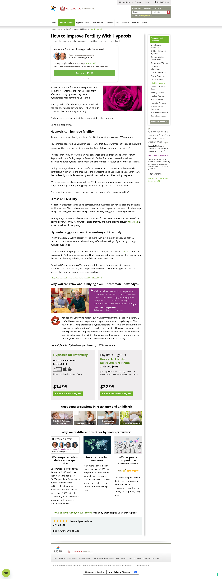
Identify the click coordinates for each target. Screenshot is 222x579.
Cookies (138, 565)
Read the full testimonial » (158, 155)
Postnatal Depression (159, 103)
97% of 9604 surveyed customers (73, 512)
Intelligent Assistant (147, 15)
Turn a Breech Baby (158, 116)
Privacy (131, 565)
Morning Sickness (157, 93)
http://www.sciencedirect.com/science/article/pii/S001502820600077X (77, 278)
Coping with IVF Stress (159, 63)
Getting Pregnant (157, 80)
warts (127, 251)
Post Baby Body (157, 99)
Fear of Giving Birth (158, 73)
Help (117, 565)
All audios (157, 12)
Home (54, 23)
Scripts (94, 565)
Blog (117, 23)
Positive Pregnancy (158, 96)
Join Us (144, 23)
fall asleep (133, 221)
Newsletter (146, 565)
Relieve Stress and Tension (115, 362)
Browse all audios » (159, 122)
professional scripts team (64, 449)
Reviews (125, 23)
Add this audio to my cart (69, 394)
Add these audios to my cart (117, 394)
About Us (135, 23)
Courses (110, 23)
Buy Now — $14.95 (84, 73)
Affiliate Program (109, 565)
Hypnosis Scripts (82, 23)
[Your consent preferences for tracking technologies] (217, 574)
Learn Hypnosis (98, 23)
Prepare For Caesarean (159, 112)
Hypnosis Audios (66, 23)
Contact (123, 565)
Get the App (155, 565)
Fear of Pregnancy (158, 76)
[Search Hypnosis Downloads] (168, 12)
